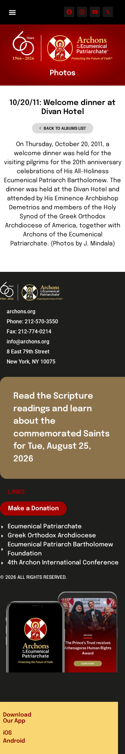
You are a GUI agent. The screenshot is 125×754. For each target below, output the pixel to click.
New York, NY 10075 (31, 361)
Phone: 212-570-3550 (32, 321)
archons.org (21, 311)
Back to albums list (65, 129)
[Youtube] (95, 12)
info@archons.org (28, 341)
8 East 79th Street (28, 351)
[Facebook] (69, 12)
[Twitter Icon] (108, 12)
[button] (12, 12)
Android (14, 741)
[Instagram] (82, 12)
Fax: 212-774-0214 (29, 331)
